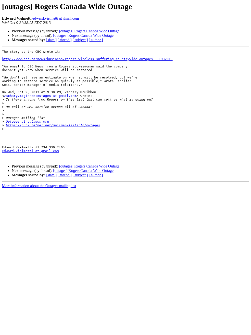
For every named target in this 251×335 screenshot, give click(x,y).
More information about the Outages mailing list (39, 186)
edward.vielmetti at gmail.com (55, 18)
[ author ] (96, 40)
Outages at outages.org (27, 121)
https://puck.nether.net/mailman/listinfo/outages (53, 125)
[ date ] (51, 40)
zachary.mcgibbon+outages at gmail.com (40, 96)
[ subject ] (80, 40)
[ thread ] (65, 40)
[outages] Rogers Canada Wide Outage (89, 31)
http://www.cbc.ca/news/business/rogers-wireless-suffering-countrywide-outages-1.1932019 (87, 59)
